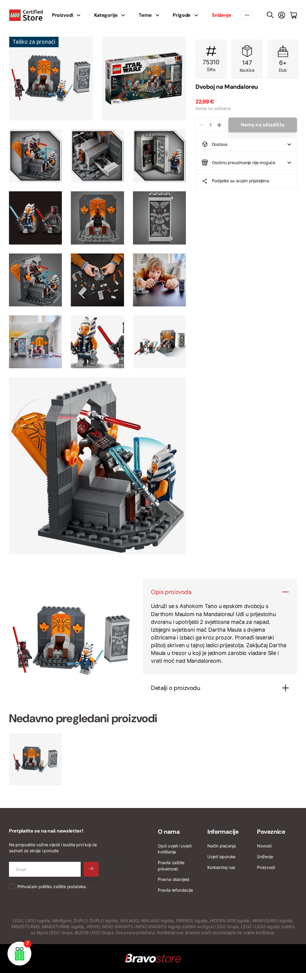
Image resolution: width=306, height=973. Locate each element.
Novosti (264, 845)
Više (247, 15)
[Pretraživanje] (270, 15)
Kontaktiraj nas (221, 867)
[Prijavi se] (281, 15)
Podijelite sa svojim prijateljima (240, 180)
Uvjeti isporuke (221, 856)
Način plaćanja (221, 845)
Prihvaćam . (52, 886)
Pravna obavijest (173, 879)
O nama (169, 831)
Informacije (223, 831)
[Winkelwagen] (293, 15)
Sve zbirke (80, 15)
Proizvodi (266, 867)
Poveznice (271, 831)
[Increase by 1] (219, 124)
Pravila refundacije (175, 890)
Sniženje (265, 856)
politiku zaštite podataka (62, 886)
